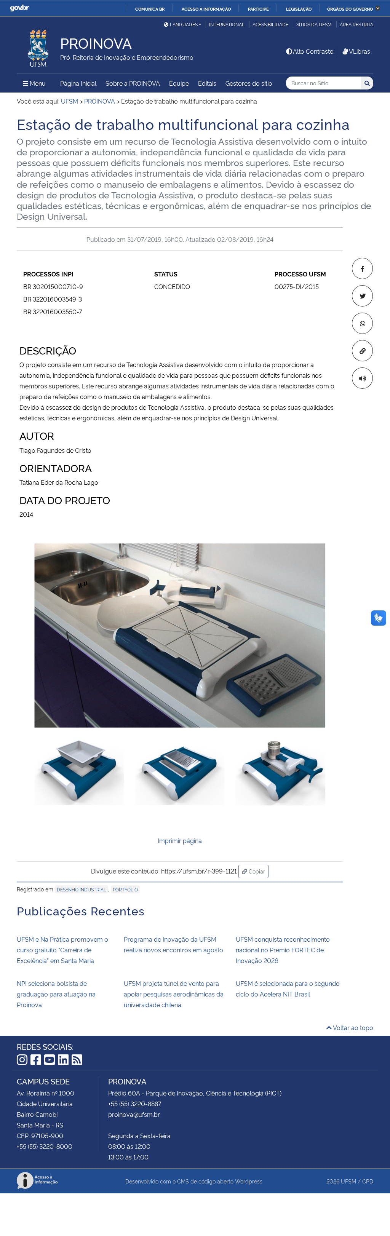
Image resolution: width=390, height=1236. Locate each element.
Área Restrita (356, 24)
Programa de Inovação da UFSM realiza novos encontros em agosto (173, 944)
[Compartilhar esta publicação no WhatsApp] (362, 323)
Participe (258, 9)
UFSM (348, 1181)
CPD (367, 1181)
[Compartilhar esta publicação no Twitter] (362, 296)
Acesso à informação (206, 9)
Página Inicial (78, 83)
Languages (184, 24)
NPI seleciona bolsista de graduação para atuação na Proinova (56, 994)
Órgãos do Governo (350, 9)
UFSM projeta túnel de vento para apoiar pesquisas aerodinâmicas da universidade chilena (174, 994)
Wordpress (248, 1181)
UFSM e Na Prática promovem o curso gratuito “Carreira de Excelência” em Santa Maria (62, 950)
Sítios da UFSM (314, 24)
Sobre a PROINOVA (132, 83)
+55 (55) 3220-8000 (44, 1146)
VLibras (359, 51)
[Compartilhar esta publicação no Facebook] (362, 268)
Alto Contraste (313, 51)
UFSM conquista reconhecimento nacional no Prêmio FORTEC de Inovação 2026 (283, 950)
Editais (207, 83)
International (227, 24)
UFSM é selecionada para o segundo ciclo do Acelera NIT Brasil (288, 988)
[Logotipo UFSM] (38, 46)
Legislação (299, 9)
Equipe (179, 83)
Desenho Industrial (81, 889)
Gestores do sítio (248, 83)
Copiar (258, 871)
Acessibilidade (270, 24)
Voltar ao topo (352, 1027)
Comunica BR (150, 9)
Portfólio (125, 889)
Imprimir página (180, 840)
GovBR (19, 8)
